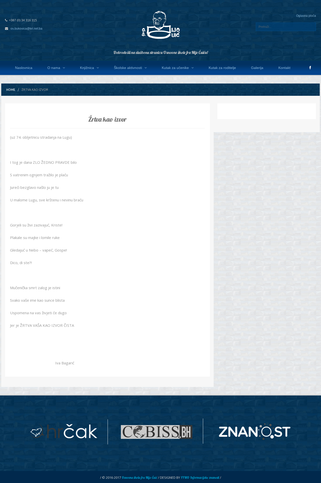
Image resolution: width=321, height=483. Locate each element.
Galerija (257, 68)
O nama (53, 68)
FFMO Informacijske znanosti (200, 477)
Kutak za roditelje (222, 68)
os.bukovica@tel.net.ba (26, 28)
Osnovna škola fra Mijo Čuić (139, 477)
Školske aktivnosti (128, 68)
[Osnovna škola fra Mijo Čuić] (160, 24)
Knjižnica (87, 68)
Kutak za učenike (175, 68)
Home (10, 89)
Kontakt (284, 68)
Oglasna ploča (306, 16)
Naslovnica (23, 68)
